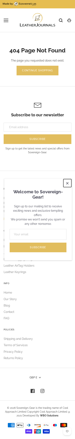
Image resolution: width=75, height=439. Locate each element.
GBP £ (33, 377)
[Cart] (69, 20)
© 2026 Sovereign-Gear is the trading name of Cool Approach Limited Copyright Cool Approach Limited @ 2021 (37, 411)
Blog (7, 305)
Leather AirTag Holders (19, 265)
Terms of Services (16, 345)
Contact (9, 312)
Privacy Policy (13, 351)
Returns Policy (13, 358)
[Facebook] (33, 391)
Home (8, 292)
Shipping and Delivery (18, 339)
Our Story (10, 299)
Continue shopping (37, 70)
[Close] (67, 183)
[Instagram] (42, 391)
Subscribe (38, 247)
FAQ (6, 318)
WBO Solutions (49, 415)
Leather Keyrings (15, 272)
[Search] (61, 20)
